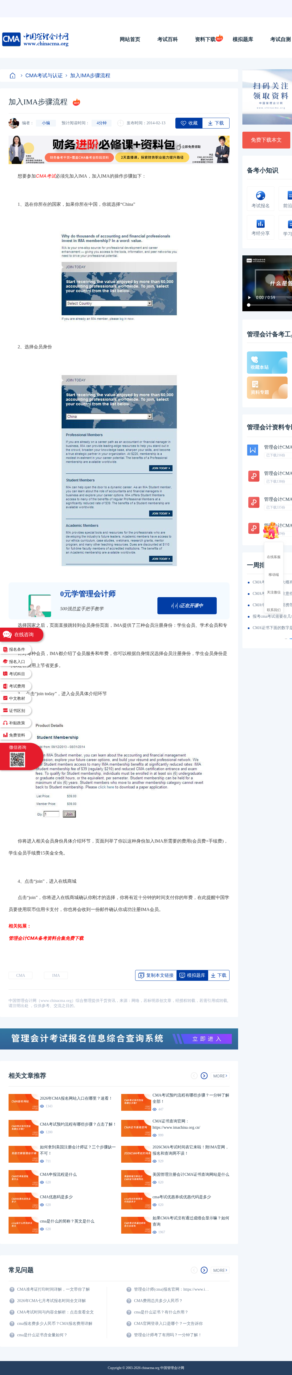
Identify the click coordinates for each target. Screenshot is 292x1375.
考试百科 (167, 39)
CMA (20, 975)
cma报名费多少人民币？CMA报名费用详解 (54, 1323)
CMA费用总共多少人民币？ (158, 1301)
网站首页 (130, 39)
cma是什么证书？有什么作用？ (161, 1312)
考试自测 (280, 39)
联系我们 (274, 610)
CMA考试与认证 (44, 75)
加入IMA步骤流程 (90, 75)
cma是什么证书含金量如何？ (42, 1335)
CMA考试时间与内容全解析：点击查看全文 (55, 1312)
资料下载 (205, 39)
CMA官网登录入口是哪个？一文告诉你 (168, 1323)
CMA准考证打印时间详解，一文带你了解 (53, 1289)
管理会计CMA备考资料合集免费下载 (46, 938)
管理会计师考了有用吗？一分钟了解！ (168, 1335)
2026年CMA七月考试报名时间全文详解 (51, 1301)
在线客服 (274, 557)
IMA (56, 975)
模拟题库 (243, 39)
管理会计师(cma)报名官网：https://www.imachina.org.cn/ (172, 1289)
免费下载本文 (266, 140)
